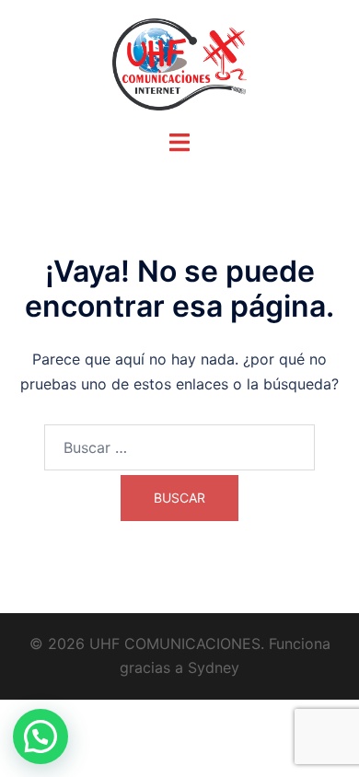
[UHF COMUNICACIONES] (179, 62)
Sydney (213, 667)
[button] (40, 736)
